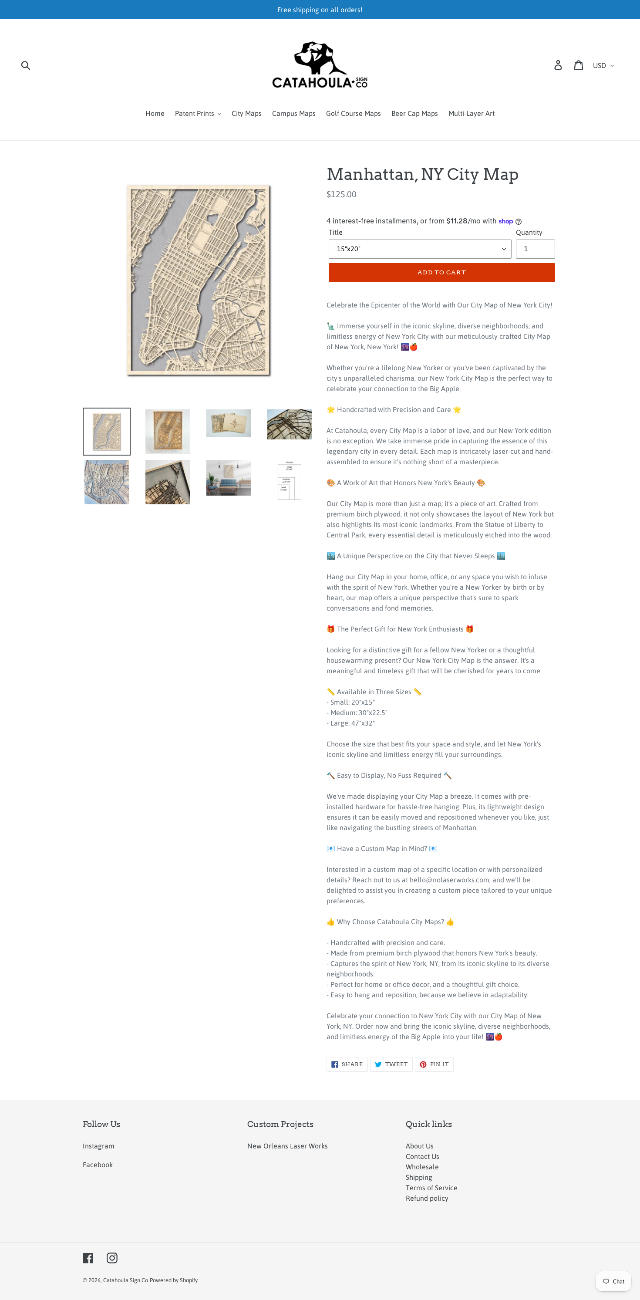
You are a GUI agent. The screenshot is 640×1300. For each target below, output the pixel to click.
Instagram (99, 1146)
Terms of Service (432, 1188)
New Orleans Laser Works (287, 1146)
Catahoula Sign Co (125, 1280)
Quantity (529, 232)
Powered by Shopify (174, 1280)
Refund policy (427, 1198)
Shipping (419, 1177)
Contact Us (422, 1156)
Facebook (98, 1164)
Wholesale (422, 1167)
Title (336, 232)
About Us (420, 1146)
